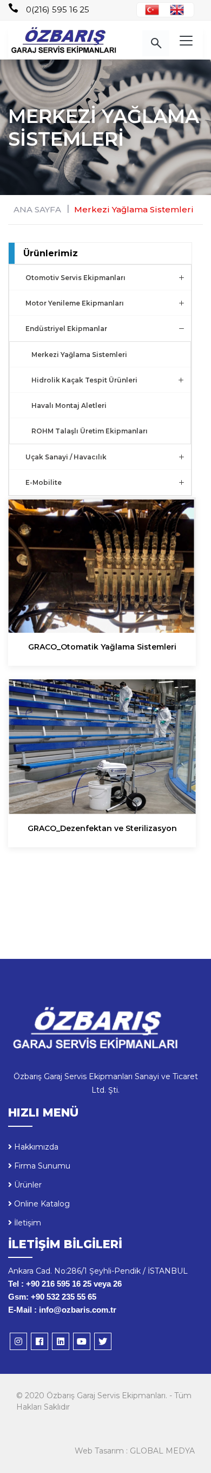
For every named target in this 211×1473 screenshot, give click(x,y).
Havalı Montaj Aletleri (69, 405)
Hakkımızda (35, 1147)
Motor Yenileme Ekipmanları (74, 303)
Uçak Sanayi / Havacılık (66, 457)
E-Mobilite (43, 482)
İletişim (26, 1223)
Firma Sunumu (41, 1166)
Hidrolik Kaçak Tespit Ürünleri (84, 380)
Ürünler (27, 1185)
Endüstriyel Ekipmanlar (66, 329)
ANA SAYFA (37, 209)
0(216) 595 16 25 (57, 9)
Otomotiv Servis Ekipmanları (75, 278)
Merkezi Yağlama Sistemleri (134, 209)
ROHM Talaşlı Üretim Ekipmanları (89, 431)
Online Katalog (41, 1204)
